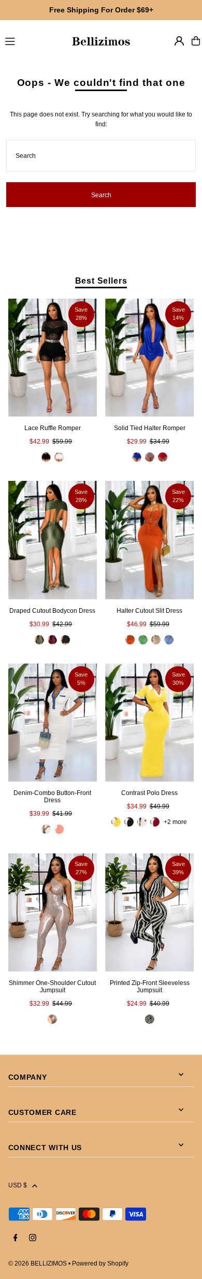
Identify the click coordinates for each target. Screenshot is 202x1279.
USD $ (17, 1185)
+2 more (175, 822)
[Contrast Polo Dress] (149, 723)
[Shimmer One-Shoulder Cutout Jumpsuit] (52, 912)
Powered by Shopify (100, 1263)
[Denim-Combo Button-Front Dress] (52, 723)
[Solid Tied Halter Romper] (149, 358)
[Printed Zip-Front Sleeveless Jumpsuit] (149, 912)
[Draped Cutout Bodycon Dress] (52, 540)
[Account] (179, 41)
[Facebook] (15, 1238)
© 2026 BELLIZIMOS (37, 1263)
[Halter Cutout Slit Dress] (149, 540)
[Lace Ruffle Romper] (52, 358)
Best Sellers (101, 280)
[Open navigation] (33, 40)
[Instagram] (32, 1238)
